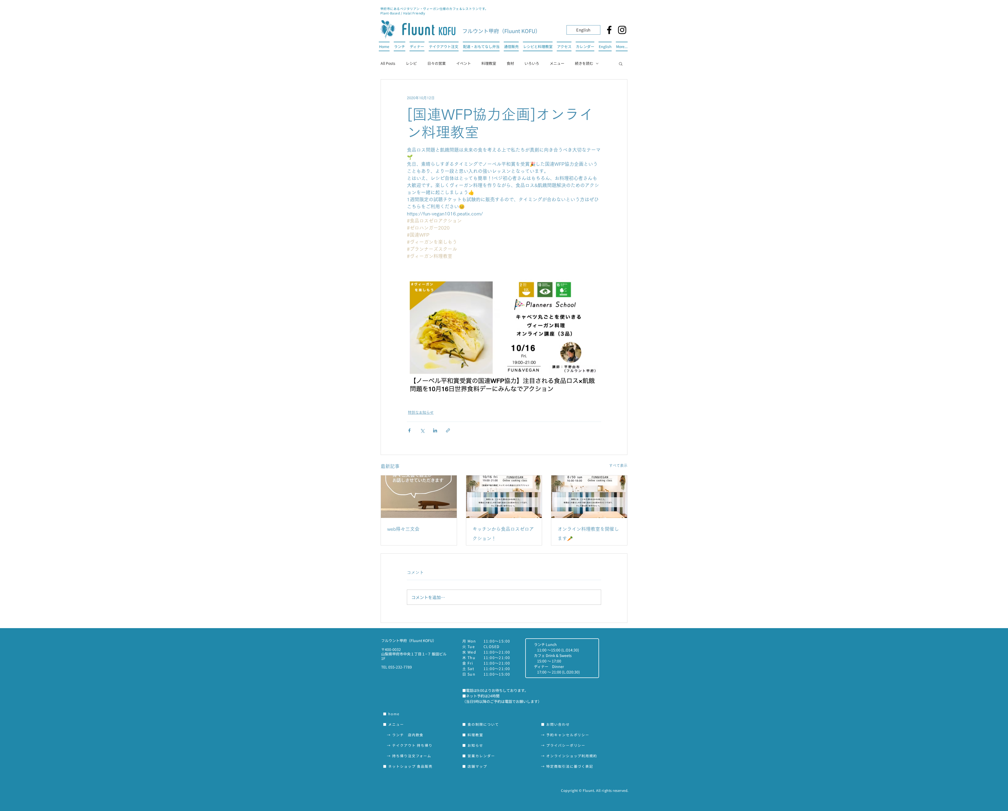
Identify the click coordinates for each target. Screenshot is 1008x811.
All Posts (388, 63)
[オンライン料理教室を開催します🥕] (589, 496)
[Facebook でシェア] (409, 430)
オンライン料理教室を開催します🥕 (588, 534)
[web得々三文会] (419, 496)
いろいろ (531, 63)
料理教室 (488, 63)
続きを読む (584, 63)
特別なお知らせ (421, 412)
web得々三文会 (403, 529)
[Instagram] (622, 29)
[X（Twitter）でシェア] (422, 430)
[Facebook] (609, 29)
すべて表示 (618, 465)
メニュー (557, 63)
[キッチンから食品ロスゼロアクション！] (504, 496)
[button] (620, 63)
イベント (463, 63)
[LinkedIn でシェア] (435, 430)
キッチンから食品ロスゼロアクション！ (503, 534)
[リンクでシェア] (447, 430)
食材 (510, 63)
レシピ (411, 63)
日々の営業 (436, 63)
